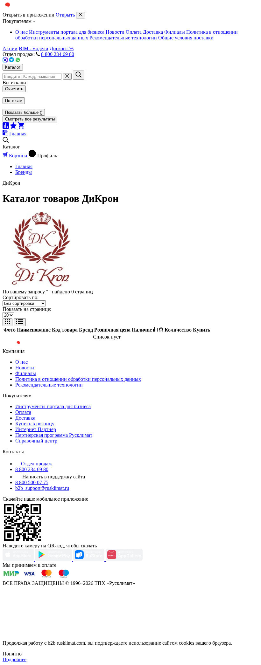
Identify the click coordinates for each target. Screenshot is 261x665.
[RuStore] (89, 559)
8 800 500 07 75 (31, 482)
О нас (21, 32)
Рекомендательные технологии (123, 37)
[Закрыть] (80, 15)
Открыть (65, 14)
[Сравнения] (6, 127)
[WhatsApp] (17, 61)
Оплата (134, 32)
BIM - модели (33, 48)
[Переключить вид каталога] (7, 322)
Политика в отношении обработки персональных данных (78, 379)
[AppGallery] (124, 559)
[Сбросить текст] (67, 76)
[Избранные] (14, 127)
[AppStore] (19, 559)
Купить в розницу (34, 423)
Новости (115, 32)
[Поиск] (78, 75)
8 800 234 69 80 (57, 54)
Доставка (153, 32)
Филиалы (174, 32)
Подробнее (14, 659)
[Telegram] (12, 61)
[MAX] (6, 61)
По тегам (13, 100)
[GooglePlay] (54, 559)
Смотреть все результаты (30, 119)
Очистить (14, 88)
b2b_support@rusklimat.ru (42, 488)
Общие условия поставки (186, 37)
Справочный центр (36, 440)
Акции (10, 48)
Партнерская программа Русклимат (53, 435)
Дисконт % (62, 48)
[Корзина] (21, 127)
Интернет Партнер (35, 429)
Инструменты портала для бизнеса (66, 32)
